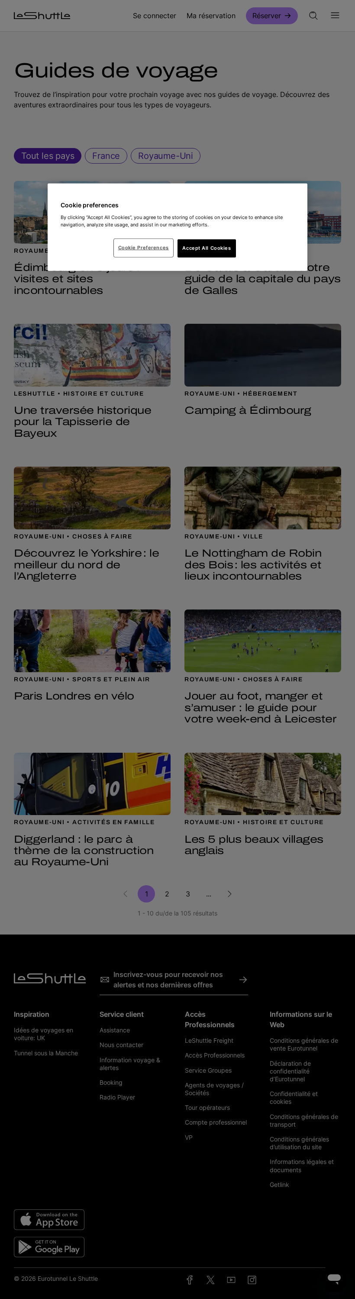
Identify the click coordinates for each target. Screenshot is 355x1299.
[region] (177, 227)
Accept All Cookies (206, 248)
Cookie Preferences (143, 248)
